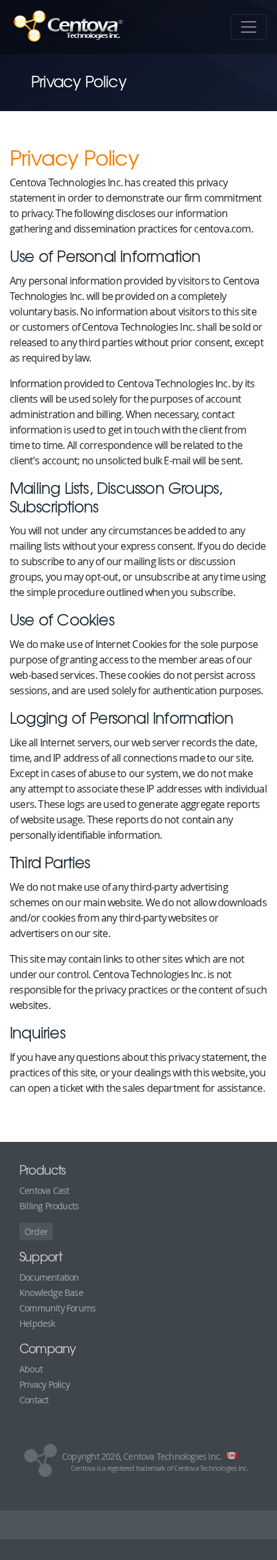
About (31, 1369)
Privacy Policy (44, 1384)
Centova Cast (44, 1190)
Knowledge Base (51, 1292)
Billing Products (49, 1206)
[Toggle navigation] (249, 27)
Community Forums (57, 1308)
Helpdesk (37, 1323)
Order (36, 1231)
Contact (33, 1400)
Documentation (49, 1277)
